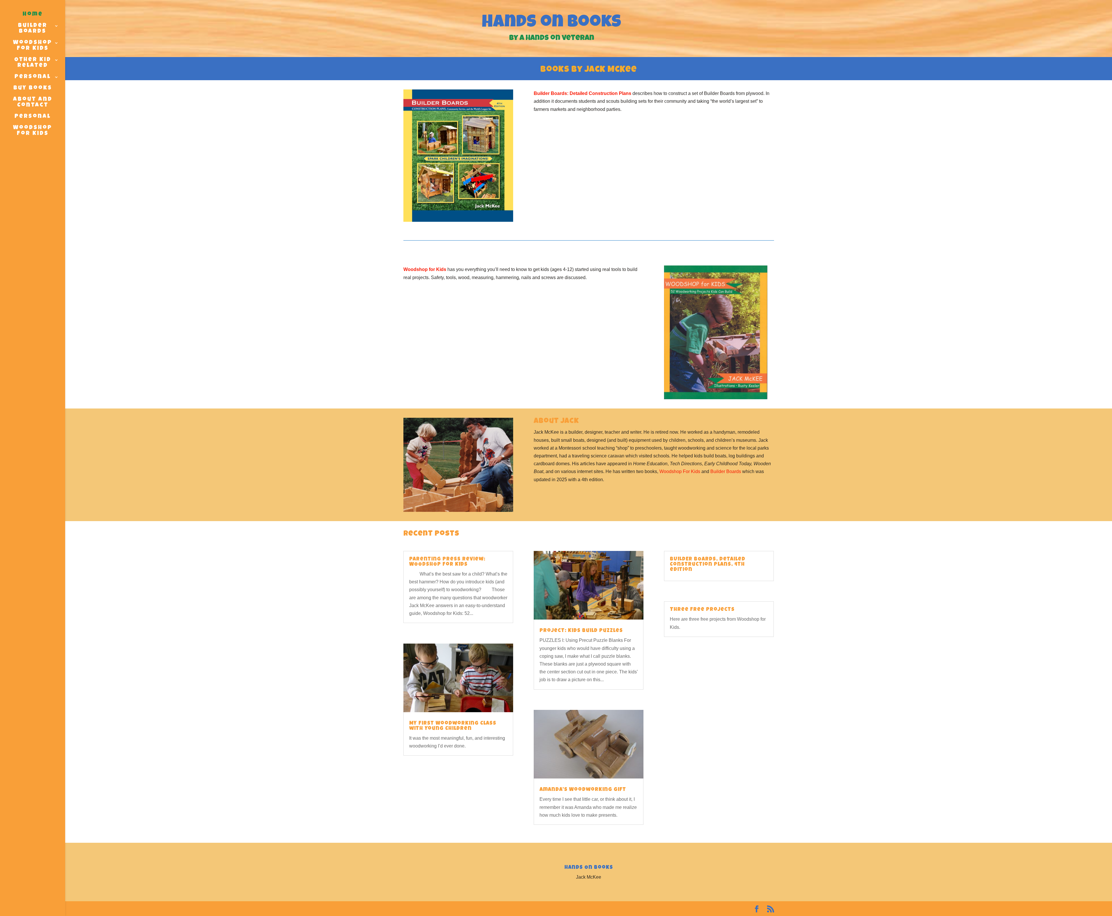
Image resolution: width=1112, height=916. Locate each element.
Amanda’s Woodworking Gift (582, 789)
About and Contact (32, 102)
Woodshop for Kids (424, 269)
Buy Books (32, 88)
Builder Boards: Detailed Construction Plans (582, 93)
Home (33, 14)
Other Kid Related (32, 63)
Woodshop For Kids (32, 46)
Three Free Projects (702, 609)
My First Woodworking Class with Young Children (452, 726)
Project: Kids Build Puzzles (581, 630)
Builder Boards (32, 28)
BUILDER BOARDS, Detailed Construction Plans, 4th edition (707, 564)
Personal (32, 77)
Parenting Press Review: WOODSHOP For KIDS (447, 562)
